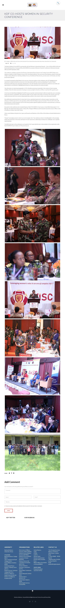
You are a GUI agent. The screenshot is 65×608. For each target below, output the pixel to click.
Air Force (18, 61)
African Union (37, 556)
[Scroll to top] (32, 591)
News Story (47, 61)
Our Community (53, 61)
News (43, 61)
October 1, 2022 (9, 61)
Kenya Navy (37, 61)
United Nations (37, 550)
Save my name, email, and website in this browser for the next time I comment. (24, 506)
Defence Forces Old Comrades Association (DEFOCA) (24, 562)
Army (21, 61)
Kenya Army (32, 61)
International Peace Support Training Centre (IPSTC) (10, 567)
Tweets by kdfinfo (10, 521)
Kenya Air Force (26, 61)
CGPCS (35, 554)
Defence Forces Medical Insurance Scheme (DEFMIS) (25, 558)
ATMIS (35, 553)
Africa (15, 61)
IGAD (35, 551)
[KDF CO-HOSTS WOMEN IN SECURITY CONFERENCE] (32, 43)
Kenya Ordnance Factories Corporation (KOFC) (24, 567)
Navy (41, 61)
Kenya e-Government (39, 558)
